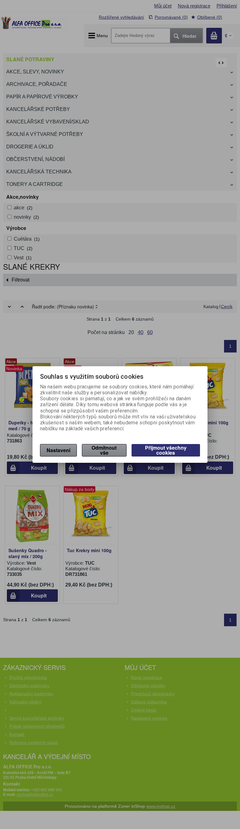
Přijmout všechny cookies (166, 450)
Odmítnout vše (104, 450)
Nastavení (58, 450)
